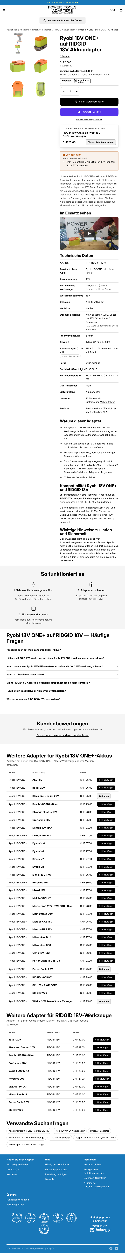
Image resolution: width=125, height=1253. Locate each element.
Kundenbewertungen (18, 1199)
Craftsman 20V (41, 820)
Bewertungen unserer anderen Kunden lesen (62, 735)
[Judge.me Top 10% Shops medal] (44, 1229)
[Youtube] (116, 1248)
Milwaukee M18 (41, 945)
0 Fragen (64, 56)
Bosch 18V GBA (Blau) (45, 804)
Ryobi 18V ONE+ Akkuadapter (70, 1130)
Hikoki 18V (38, 890)
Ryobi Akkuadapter (41, 29)
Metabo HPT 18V (42, 929)
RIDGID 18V (100, 518)
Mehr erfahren (107, 402)
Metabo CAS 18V (42, 921)
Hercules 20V (40, 882)
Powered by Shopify (44, 1248)
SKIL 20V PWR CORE (44, 985)
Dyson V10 (38, 843)
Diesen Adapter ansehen (100, 142)
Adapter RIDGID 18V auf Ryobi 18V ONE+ (95, 1137)
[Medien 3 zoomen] (18, 66)
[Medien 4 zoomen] (41, 66)
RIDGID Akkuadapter (65, 29)
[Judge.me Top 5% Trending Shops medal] (71, 1218)
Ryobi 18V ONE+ (74, 755)
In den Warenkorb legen (91, 101)
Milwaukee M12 (41, 937)
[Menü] (3, 10)
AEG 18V (37, 779)
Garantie (49, 1179)
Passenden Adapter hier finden (65, 20)
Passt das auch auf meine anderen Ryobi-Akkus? (34, 649)
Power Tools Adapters (18, 29)
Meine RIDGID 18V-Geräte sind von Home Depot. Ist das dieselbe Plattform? (48, 682)
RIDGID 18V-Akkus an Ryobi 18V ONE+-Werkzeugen (81, 134)
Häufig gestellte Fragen (57, 1164)
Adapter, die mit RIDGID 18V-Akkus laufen (88, 502)
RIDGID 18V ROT (42, 977)
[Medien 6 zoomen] (41, 89)
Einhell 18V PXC (41, 874)
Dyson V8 (38, 866)
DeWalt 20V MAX (42, 835)
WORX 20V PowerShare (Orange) (52, 1001)
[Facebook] (111, 1248)
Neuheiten (12, 1174)
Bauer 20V (38, 787)
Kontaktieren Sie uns (56, 1169)
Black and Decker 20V (45, 796)
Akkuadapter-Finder (17, 1164)
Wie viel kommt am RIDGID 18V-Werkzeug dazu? (33, 699)
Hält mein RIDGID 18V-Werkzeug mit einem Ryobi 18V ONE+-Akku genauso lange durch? (55, 658)
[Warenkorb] (121, 10)
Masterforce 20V (42, 913)
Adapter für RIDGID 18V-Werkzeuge (26, 1137)
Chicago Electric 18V (44, 812)
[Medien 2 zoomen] (41, 43)
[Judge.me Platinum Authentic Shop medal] (17, 1218)
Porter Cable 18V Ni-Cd (46, 960)
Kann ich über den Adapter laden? (25, 674)
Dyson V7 (38, 859)
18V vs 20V (13, 1169)
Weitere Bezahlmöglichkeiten (89, 119)
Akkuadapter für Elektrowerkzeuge (26, 1144)
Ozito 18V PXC (41, 952)
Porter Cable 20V (42, 969)
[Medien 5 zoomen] (18, 89)
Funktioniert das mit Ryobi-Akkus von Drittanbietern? (36, 690)
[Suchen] (111, 10)
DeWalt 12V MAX (42, 827)
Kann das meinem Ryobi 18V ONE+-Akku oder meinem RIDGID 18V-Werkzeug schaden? (55, 666)
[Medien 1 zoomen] (18, 43)
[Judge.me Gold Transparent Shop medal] (30, 1218)
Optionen (104, 796)
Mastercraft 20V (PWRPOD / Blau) (52, 906)
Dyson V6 (38, 851)
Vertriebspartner (15, 1204)
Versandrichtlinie (92, 1164)
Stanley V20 (39, 992)
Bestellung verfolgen (56, 1174)
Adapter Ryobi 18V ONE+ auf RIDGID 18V (29, 1130)
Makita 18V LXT (41, 898)
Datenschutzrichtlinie (95, 1178)
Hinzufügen (107, 780)
